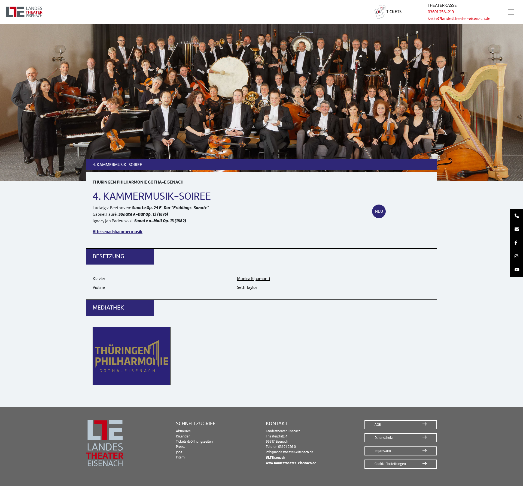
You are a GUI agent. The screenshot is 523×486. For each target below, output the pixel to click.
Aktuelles (183, 431)
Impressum (383, 451)
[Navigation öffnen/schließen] (511, 12)
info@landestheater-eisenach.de (290, 452)
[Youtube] (516, 270)
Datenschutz (384, 438)
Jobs (179, 452)
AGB (378, 424)
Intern (180, 457)
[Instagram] (516, 256)
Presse (181, 447)
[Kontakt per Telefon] (516, 216)
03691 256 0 (287, 447)
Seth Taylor (247, 287)
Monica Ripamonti (253, 278)
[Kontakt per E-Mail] (516, 229)
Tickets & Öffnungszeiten (194, 441)
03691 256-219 (441, 12)
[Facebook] (516, 243)
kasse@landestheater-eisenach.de (459, 18)
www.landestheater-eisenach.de (291, 463)
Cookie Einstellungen (390, 464)
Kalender (183, 436)
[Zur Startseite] (180, 12)
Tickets (393, 11)
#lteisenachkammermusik (117, 232)
